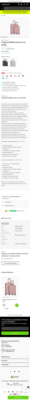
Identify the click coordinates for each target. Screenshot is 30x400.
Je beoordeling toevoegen (10, 263)
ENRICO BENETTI (5, 40)
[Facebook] (10, 371)
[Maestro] (23, 76)
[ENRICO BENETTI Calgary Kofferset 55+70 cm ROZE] (10, 287)
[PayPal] (7, 78)
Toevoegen (19, 397)
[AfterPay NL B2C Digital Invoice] (3, 76)
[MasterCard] (11, 76)
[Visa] (15, 76)
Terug (4, 15)
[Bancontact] (19, 76)
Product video (7, 218)
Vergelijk (7, 308)
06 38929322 (8, 202)
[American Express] (3, 78)
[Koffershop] (5, 4)
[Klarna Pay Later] (15, 394)
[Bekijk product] (17, 305)
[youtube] (19, 371)
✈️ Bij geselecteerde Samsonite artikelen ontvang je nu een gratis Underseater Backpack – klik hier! (15, 12)
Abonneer (15, 333)
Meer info (20, 73)
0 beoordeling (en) (10, 48)
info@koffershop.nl (9, 205)
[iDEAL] (7, 76)
